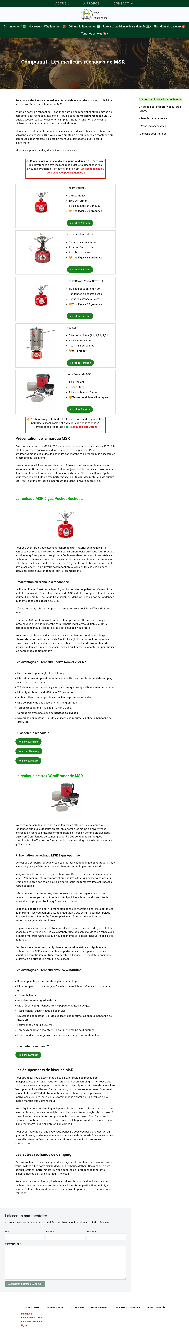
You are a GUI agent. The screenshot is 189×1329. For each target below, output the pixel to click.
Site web (91, 1231)
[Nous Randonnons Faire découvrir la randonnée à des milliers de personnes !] (94, 14)
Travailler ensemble (55, 1307)
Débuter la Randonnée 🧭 (84, 26)
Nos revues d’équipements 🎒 (47, 26)
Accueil (62, 3)
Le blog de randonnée (156, 1307)
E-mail (50, 1231)
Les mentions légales (99, 1307)
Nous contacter (77, 1307)
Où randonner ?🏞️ (15, 26)
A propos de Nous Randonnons (128, 1307)
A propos (91, 3)
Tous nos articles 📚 (93, 33)
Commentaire (13, 1244)
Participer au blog (31, 1307)
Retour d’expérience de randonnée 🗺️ (126, 26)
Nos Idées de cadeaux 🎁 (169, 26)
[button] (132, 3)
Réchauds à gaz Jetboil (83, 426)
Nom (8, 1231)
